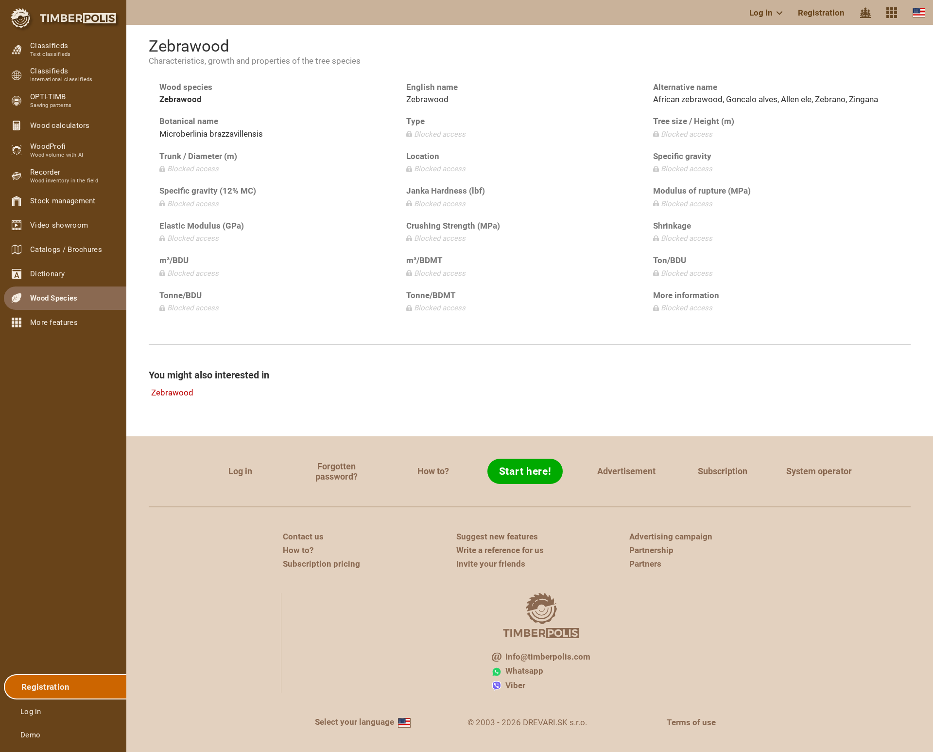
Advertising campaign (670, 536)
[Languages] (919, 12)
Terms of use (691, 722)
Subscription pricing (321, 564)
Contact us (303, 536)
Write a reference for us (500, 550)
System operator (819, 471)
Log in (761, 13)
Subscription (722, 471)
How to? (433, 471)
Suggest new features (497, 536)
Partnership (651, 550)
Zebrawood (172, 392)
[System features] (892, 12)
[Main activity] (865, 12)
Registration (821, 13)
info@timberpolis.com (547, 657)
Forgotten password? (336, 471)
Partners (645, 564)
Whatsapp (524, 671)
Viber (515, 685)
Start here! (525, 471)
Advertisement (626, 471)
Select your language (354, 722)
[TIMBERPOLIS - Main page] (63, 18)
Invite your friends (490, 564)
